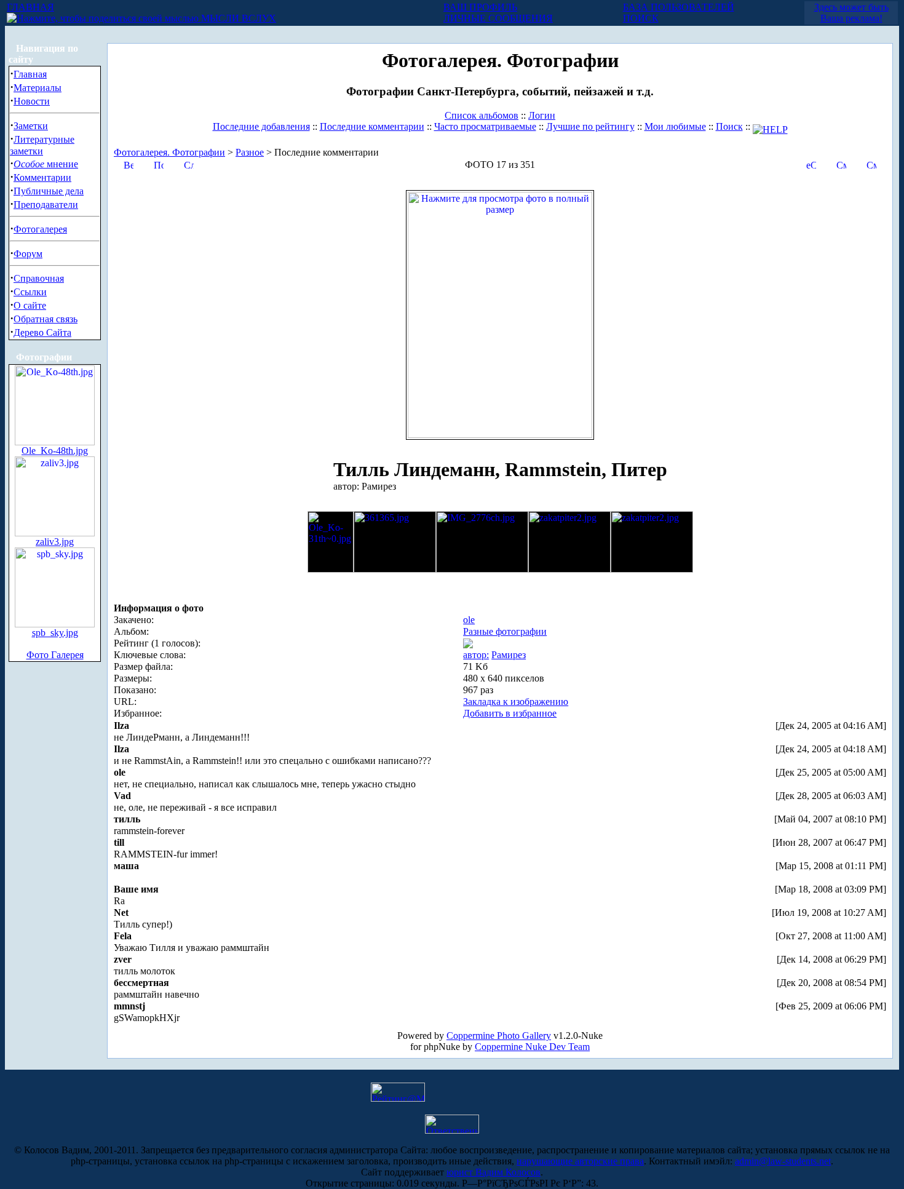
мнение (46, 164)
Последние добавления (261, 126)
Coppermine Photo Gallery (498, 1035)
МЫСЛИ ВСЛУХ (237, 18)
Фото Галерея (55, 655)
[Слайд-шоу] (189, 164)
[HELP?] (770, 126)
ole (469, 619)
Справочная (39, 278)
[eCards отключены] (811, 164)
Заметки (31, 126)
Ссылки (30, 292)
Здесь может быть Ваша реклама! (851, 12)
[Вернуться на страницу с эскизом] (128, 164)
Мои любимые (675, 126)
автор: (476, 655)
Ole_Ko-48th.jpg (55, 450)
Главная (30, 74)
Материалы (37, 87)
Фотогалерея (40, 229)
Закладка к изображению (515, 701)
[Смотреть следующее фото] (871, 164)
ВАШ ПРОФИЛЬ (480, 7)
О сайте (30, 305)
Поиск (729, 126)
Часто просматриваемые (485, 126)
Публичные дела (49, 191)
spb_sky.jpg (55, 632)
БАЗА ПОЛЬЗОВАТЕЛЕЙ (678, 7)
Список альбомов (481, 115)
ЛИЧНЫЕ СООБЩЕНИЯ (498, 18)
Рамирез (508, 655)
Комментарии (42, 177)
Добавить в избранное (510, 713)
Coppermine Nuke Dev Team (532, 1046)
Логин (541, 115)
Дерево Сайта (42, 332)
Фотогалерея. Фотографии (169, 152)
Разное (250, 152)
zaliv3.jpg (55, 541)
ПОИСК (641, 18)
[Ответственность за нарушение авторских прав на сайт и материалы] (452, 1130)
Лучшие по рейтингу (590, 126)
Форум (28, 254)
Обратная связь (45, 319)
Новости (32, 101)
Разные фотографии (505, 631)
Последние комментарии (372, 126)
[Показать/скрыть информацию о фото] (159, 164)
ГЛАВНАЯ (30, 7)
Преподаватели (46, 204)
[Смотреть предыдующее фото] (841, 164)
